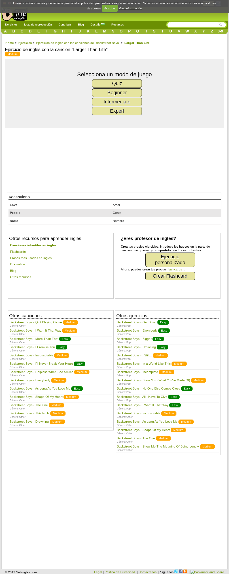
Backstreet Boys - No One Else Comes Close (148, 388)
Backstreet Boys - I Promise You (32, 347)
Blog (81, 24)
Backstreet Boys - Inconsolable (31, 355)
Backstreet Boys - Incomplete (137, 372)
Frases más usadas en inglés (31, 258)
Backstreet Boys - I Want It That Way (35, 330)
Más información (130, 8)
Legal (98, 572)
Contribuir (65, 24)
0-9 (220, 31)
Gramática (17, 264)
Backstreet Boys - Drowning (29, 421)
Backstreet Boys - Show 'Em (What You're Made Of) (153, 380)
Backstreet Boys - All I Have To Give (142, 396)
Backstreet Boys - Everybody (30, 380)
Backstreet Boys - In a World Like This (144, 363)
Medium (12, 54)
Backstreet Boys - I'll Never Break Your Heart (41, 363)
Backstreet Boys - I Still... (134, 355)
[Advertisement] (116, 159)
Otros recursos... (22, 277)
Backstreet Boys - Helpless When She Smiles (41, 372)
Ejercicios (11, 24)
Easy (65, 339)
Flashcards (18, 251)
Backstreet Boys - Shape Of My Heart (36, 396)
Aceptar (109, 8)
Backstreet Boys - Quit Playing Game (36, 322)
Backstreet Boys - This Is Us (29, 413)
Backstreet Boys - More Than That (34, 339)
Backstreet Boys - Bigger (134, 339)
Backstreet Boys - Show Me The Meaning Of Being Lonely (158, 446)
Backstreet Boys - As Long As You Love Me (40, 388)
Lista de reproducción (38, 24)
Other (22, 325)
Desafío (96, 24)
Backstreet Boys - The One (29, 405)
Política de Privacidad (120, 572)
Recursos (117, 24)
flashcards (175, 269)
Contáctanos (148, 572)
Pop (128, 325)
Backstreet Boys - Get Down (137, 322)
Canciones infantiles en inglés (33, 245)
